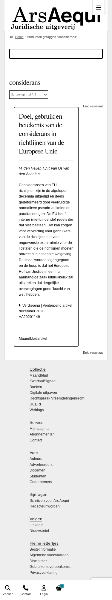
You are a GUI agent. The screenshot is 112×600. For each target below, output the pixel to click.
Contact (36, 440)
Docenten (37, 470)
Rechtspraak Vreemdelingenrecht (57, 398)
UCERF (36, 404)
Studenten (38, 476)
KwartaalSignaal (43, 381)
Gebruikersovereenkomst (50, 567)
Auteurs (36, 459)
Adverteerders (41, 465)
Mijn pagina (39, 429)
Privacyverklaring (44, 573)
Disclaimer (38, 561)
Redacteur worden (45, 506)
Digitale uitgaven (43, 393)
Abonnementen (42, 434)
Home (19, 37)
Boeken (36, 387)
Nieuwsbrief (39, 531)
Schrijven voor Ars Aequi (49, 501)
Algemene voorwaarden (49, 555)
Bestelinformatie (43, 549)
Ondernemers (41, 482)
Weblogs (37, 410)
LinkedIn (37, 525)
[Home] (56, 15)
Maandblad (39, 375)
